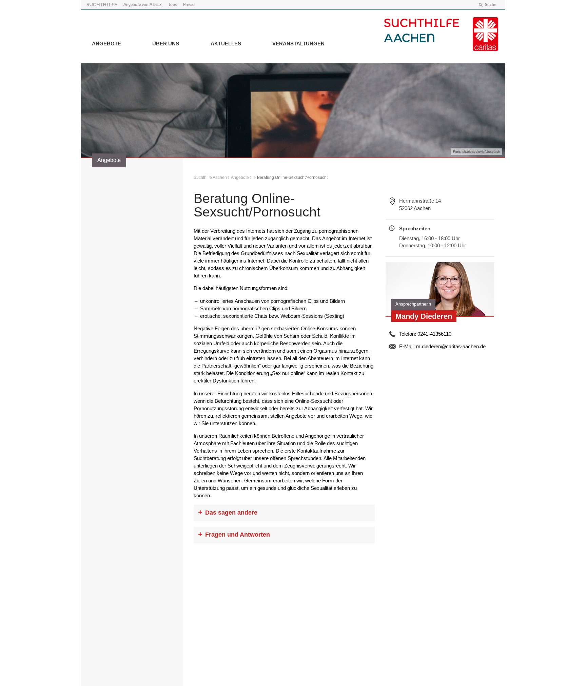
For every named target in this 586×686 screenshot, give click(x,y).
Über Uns (165, 43)
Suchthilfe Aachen (210, 177)
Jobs (173, 5)
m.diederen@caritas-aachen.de (451, 346)
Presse (188, 5)
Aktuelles (226, 43)
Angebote (106, 43)
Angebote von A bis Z (142, 5)
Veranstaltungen (298, 43)
